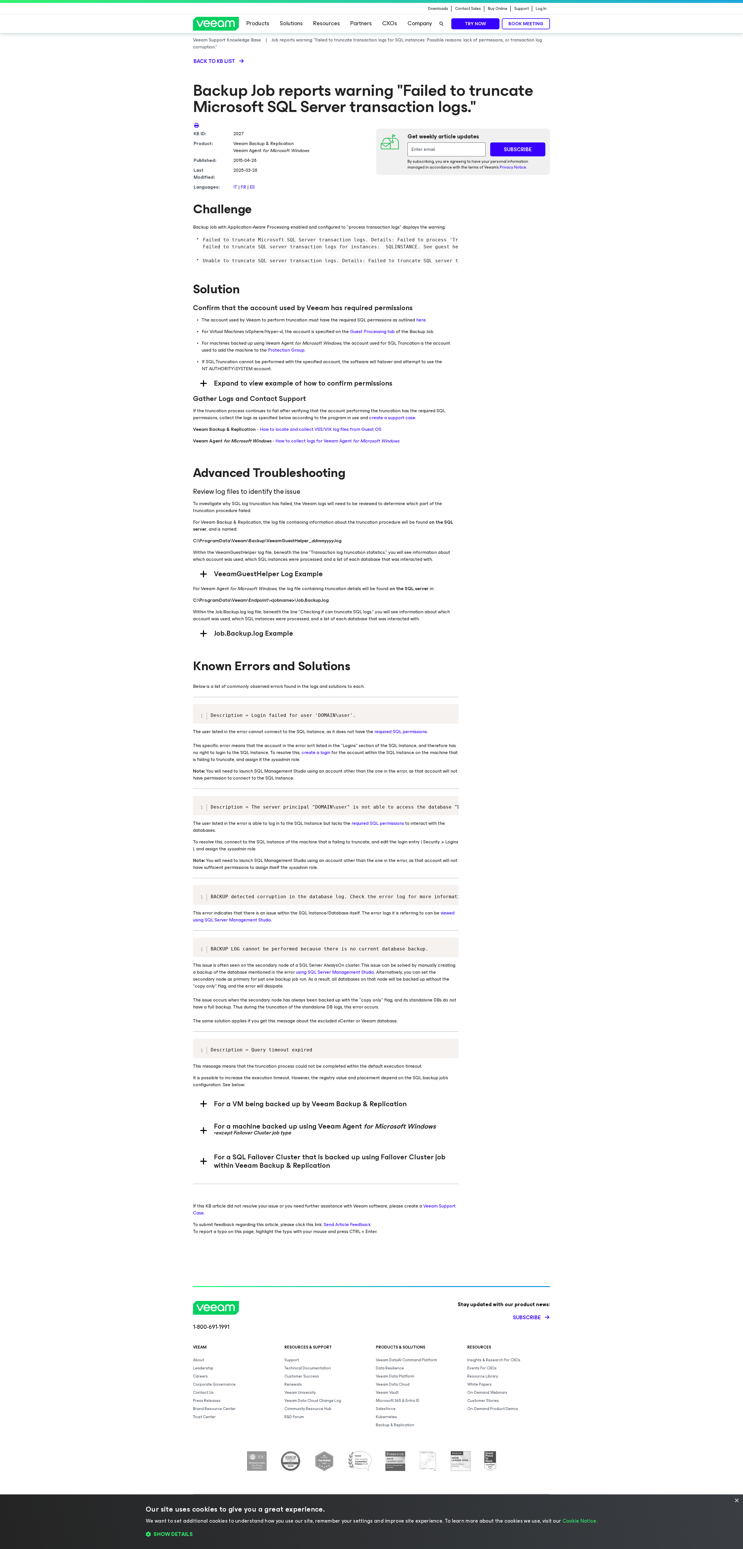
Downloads (438, 9)
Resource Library (482, 1376)
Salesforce (386, 1408)
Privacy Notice (513, 167)
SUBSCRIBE (518, 149)
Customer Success (301, 1376)
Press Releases (207, 1400)
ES (252, 187)
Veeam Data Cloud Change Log (312, 1400)
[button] (371, 1534)
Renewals (293, 1384)
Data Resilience (390, 1368)
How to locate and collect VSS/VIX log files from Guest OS (320, 429)
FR (244, 187)
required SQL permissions (400, 731)
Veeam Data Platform (395, 1376)
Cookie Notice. (579, 1521)
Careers (200, 1376)
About (198, 1360)
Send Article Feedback (347, 1224)
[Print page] (196, 125)
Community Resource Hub (307, 1408)
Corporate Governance (214, 1384)
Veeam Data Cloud (393, 1384)
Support (521, 9)
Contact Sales (468, 9)
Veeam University (300, 1392)
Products (257, 23)
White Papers (479, 1384)
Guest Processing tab (372, 331)
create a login (316, 752)
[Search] (441, 24)
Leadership (203, 1368)
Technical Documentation (307, 1368)
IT (235, 187)
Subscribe (527, 1317)
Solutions (291, 23)
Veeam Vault (387, 1392)
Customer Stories (483, 1400)
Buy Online (497, 9)
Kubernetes (386, 1417)
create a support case (392, 418)
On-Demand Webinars (487, 1392)
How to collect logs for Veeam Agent (337, 441)
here (421, 320)
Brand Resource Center (214, 1408)
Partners (361, 23)
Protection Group (286, 350)
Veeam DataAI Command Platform (406, 1360)
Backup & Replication (395, 1425)
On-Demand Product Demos (492, 1408)
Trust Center (204, 1417)
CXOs (389, 23)
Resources (326, 23)
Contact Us (203, 1392)
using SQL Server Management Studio (335, 972)
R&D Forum (294, 1417)
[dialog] (371, 1521)
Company (419, 23)
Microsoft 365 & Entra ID (397, 1400)
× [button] (736, 1501)
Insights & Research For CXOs (493, 1360)
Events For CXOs (482, 1368)
